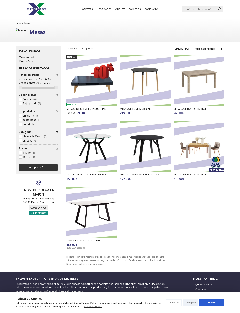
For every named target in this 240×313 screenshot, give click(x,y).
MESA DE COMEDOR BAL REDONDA (140, 174)
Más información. (93, 306)
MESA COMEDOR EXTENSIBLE (190, 108)
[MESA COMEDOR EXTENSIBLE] (199, 80)
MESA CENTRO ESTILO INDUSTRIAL (86, 108)
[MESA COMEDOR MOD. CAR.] (145, 80)
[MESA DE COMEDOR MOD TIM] (91, 212)
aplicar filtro (40, 167)
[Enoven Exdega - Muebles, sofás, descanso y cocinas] (36, 9)
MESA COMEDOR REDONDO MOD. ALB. (88, 174)
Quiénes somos (204, 284)
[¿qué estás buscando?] (202, 9)
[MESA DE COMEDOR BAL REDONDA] (145, 146)
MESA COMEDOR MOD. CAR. (135, 108)
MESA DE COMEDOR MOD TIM (83, 240)
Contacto (200, 289)
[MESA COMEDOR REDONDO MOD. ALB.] (91, 146)
